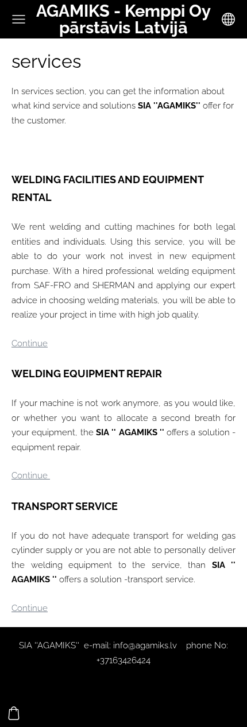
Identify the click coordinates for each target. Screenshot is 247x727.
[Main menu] (18, 19)
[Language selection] (228, 19)
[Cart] (14, 713)
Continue (29, 343)
